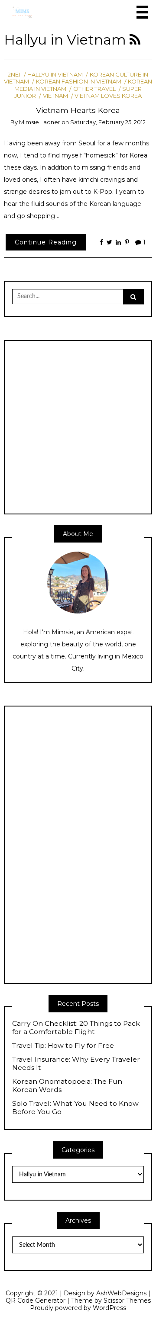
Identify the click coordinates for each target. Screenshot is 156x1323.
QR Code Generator (35, 1300)
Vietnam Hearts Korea (78, 110)
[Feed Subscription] (135, 40)
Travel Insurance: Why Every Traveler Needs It (76, 1064)
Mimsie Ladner (39, 122)
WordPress (109, 1308)
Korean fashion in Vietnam (78, 81)
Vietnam (55, 95)
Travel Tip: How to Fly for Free (63, 1046)
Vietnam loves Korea (108, 95)
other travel (94, 88)
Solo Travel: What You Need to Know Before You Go (75, 1108)
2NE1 (14, 74)
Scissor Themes (127, 1300)
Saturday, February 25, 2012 (108, 122)
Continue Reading (46, 242)
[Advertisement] (78, 426)
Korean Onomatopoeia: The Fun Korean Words (67, 1086)
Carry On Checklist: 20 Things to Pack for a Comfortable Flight (76, 1028)
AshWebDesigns (121, 1293)
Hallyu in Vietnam (55, 74)
